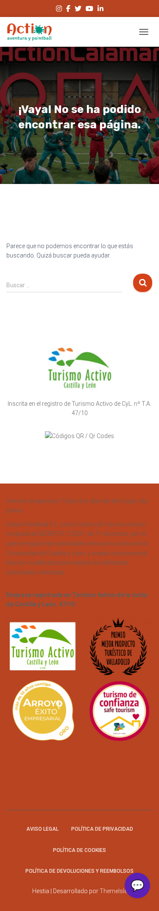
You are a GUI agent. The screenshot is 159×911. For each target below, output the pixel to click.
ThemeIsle (113, 891)
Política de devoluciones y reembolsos (79, 871)
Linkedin (100, 10)
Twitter (78, 10)
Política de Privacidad (102, 829)
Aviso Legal (42, 829)
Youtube (89, 10)
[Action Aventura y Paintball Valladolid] (32, 31)
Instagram (59, 10)
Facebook (68, 10)
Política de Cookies (79, 850)
